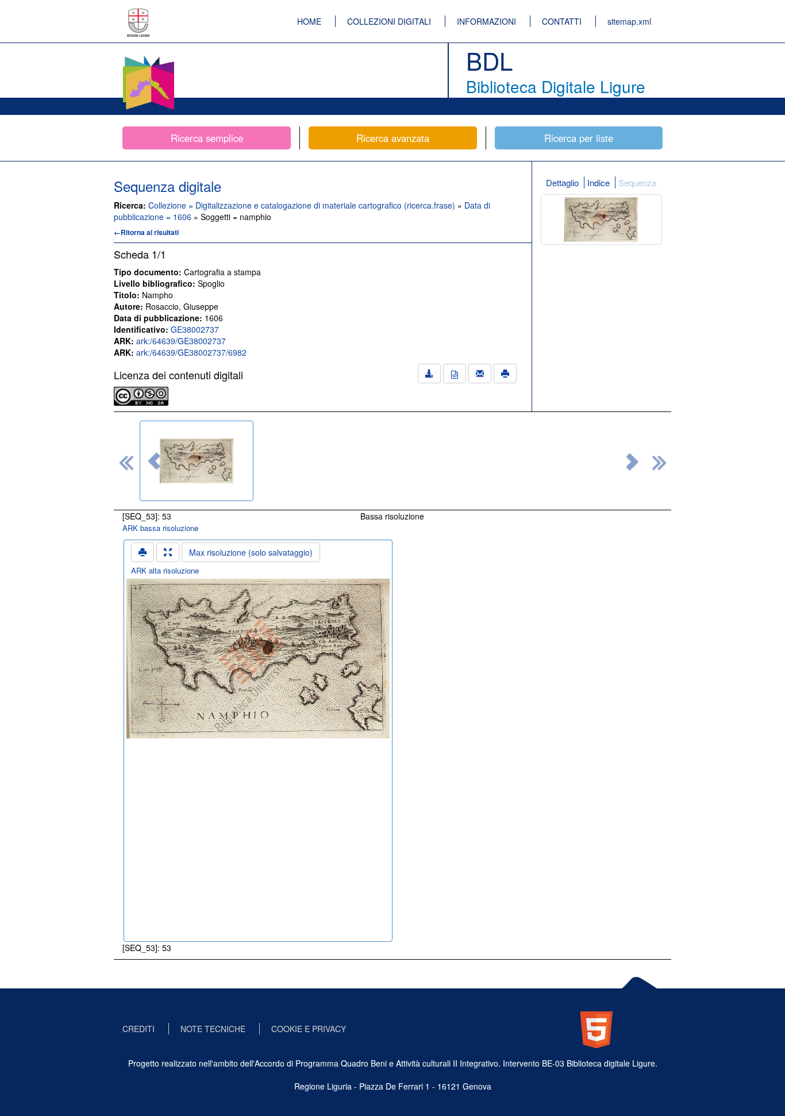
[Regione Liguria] (138, 14)
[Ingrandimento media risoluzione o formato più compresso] (167, 552)
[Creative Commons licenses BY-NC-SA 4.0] (141, 395)
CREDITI (138, 1028)
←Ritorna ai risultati (146, 232)
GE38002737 (195, 329)
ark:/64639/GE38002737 (181, 341)
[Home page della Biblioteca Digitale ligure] (148, 57)
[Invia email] (479, 373)
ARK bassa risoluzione (160, 527)
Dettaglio (562, 182)
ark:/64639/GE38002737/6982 (191, 352)
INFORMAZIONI (486, 21)
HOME (309, 21)
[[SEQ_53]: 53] (196, 461)
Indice (598, 182)
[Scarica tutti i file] (429, 373)
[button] (154, 461)
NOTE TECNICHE (212, 1028)
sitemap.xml (629, 21)
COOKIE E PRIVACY (308, 1028)
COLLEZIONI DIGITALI (389, 21)
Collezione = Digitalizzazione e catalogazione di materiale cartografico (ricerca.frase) (302, 205)
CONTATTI (562, 21)
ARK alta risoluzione (165, 570)
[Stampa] (505, 373)
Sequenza (637, 182)
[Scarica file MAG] (454, 373)
